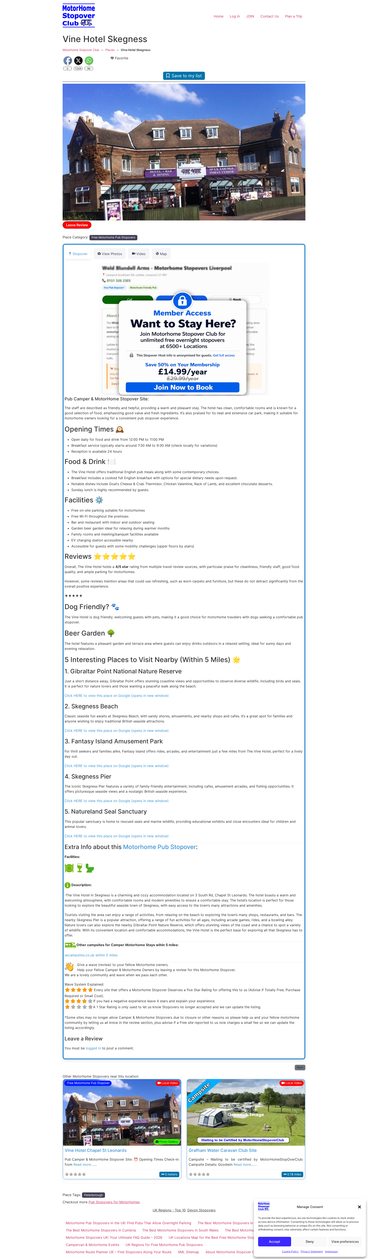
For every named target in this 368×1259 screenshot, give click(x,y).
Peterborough (93, 1195)
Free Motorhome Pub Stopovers (113, 237)
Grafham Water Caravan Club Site (223, 1150)
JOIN (250, 16)
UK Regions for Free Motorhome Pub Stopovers (164, 1245)
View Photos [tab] (112, 254)
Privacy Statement (312, 1251)
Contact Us (269, 16)
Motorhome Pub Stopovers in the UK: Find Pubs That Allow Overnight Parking (128, 1223)
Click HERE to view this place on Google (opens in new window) (117, 695)
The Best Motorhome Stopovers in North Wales (236, 1223)
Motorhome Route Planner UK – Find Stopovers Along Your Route (118, 1252)
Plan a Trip (293, 16)
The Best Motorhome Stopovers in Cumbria (101, 1230)
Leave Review (77, 225)
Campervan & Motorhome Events (92, 1245)
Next (300, 1067)
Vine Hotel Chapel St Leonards (96, 1150)
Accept (274, 1242)
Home (218, 16)
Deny (310, 1242)
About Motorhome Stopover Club (233, 1252)
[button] (359, 1207)
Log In (235, 16)
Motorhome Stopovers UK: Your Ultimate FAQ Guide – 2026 (114, 1237)
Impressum (331, 1251)
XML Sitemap (188, 1252)
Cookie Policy (290, 1251)
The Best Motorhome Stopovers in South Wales (180, 1230)
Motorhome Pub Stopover (159, 847)
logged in (93, 1048)
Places (110, 50)
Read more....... (85, 1164)
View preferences (345, 1242)
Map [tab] (163, 254)
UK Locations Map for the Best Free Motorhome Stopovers (216, 1237)
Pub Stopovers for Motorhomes (114, 1202)
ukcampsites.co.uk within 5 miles (91, 955)
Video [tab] (141, 254)
